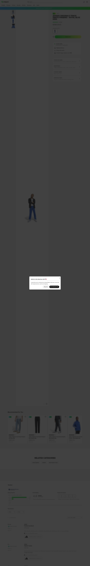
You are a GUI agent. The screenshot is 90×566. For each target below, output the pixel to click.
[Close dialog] (59, 278)
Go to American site (54, 286)
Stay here (46, 286)
